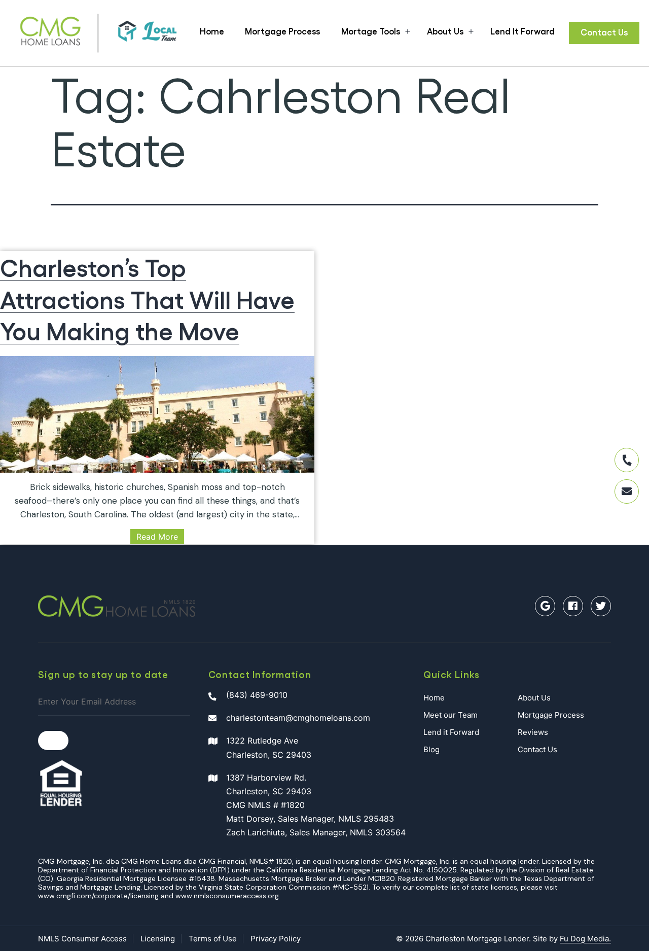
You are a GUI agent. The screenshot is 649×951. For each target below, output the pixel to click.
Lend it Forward (451, 732)
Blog (431, 749)
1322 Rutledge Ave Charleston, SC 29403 (268, 747)
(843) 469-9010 (256, 695)
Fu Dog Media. (585, 938)
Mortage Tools (370, 31)
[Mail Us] (627, 491)
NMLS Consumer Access (82, 938)
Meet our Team (450, 715)
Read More (157, 537)
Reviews (533, 732)
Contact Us (604, 32)
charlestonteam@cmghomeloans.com (298, 718)
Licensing (157, 938)
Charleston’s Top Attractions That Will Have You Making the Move (147, 298)
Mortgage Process (282, 31)
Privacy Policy (275, 938)
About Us (445, 31)
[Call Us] (627, 460)
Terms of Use (213, 938)
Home (212, 31)
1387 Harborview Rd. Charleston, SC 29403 (316, 805)
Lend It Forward (522, 31)
